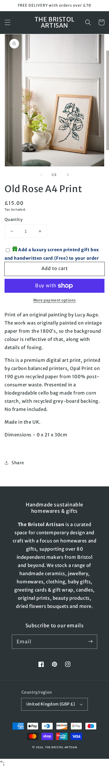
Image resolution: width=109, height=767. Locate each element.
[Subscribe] (90, 641)
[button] (7, 22)
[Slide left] (41, 175)
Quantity (13, 219)
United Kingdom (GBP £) (50, 704)
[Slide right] (67, 175)
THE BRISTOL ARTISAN (61, 747)
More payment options (54, 300)
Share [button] (18, 462)
